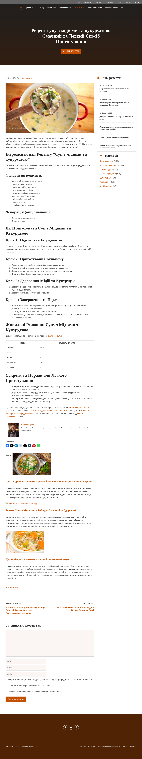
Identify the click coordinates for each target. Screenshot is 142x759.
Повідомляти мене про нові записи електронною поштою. (34, 692)
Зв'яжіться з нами (87, 746)
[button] (122, 7)
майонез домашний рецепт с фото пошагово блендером (115, 104)
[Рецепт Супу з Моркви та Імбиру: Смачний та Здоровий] (21, 503)
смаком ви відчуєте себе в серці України (48, 410)
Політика (98, 2)
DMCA (128, 2)
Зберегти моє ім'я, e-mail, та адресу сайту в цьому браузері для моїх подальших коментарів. (51, 679)
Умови (120, 2)
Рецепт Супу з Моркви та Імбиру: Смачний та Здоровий (41, 510)
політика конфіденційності (109, 746)
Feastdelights (31, 746)
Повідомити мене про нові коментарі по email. (29, 685)
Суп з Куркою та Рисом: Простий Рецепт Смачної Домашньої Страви (49, 481)
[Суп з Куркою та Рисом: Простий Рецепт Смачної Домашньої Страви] (32, 474)
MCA (125, 746)
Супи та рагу (79, 8)
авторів (137, 2)
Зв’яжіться (87, 2)
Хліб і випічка (106, 186)
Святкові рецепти (108, 174)
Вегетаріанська (111, 8)
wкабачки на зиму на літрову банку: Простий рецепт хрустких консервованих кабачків (25, 610)
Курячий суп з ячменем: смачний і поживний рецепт (38, 559)
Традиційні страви (94, 8)
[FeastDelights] (21, 7)
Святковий (51, 8)
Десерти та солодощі (35, 8)
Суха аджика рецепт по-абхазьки (114, 137)
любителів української (79, 407)
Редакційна (109, 2)
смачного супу (54, 336)
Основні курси (65, 8)
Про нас (132, 746)
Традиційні (104, 182)
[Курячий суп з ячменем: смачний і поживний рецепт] (25, 552)
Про (78, 2)
